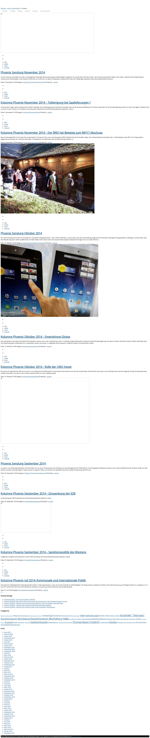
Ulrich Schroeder (127, 622)
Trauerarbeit (104, 622)
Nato (114, 619)
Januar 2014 (8, 731)
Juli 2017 (7, 668)
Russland (9, 622)
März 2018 (7, 655)
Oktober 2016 (8, 678)
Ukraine (113, 622)
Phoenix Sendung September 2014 (23, 463)
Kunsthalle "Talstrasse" (132, 615)
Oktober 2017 (8, 663)
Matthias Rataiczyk (98, 619)
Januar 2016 (8, 689)
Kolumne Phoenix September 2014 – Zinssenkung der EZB (38, 493)
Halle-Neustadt (92, 615)
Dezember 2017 (9, 661)
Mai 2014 (7, 724)
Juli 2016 (7, 682)
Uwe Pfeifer (142, 622)
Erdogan (46, 615)
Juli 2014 (7, 720)
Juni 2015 (7, 703)
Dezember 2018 (9, 647)
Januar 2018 (8, 659)
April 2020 (7, 632)
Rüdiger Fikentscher (19, 622)
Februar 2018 (8, 657)
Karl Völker (117, 616)
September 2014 (9, 716)
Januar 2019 (8, 645)
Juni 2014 (7, 722)
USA (136, 622)
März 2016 (7, 687)
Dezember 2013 (9, 733)
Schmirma (27, 622)
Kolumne (26, 112)
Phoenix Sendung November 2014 (23, 72)
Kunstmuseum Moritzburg (15, 618)
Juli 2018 (7, 653)
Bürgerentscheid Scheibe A (36, 615)
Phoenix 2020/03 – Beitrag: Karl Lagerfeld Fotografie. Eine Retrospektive (27, 605)
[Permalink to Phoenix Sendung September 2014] (45, 443)
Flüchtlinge (57, 616)
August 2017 (8, 666)
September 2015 (9, 697)
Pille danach (132, 619)
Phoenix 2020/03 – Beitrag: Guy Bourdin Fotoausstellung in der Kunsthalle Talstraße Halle (33, 603)
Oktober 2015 (8, 695)
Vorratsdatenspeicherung (10, 625)
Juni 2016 (7, 684)
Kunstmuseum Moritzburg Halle (50, 618)
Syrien (70, 622)
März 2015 (7, 708)
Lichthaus (78, 619)
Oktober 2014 (8, 714)
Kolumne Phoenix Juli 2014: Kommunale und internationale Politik (43, 580)
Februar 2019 (8, 644)
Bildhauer (16, 616)
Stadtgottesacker (39, 622)
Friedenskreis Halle (66, 616)
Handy (101, 616)
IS (104, 616)
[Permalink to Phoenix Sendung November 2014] (47, 52)
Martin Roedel (86, 619)
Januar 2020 (8, 636)
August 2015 (8, 699)
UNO (133, 622)
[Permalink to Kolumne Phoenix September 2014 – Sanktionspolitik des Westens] (26, 532)
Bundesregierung (24, 616)
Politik (138, 619)
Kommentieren (40, 82)
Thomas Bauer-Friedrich (86, 622)
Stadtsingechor (53, 622)
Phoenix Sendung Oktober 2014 (21, 233)
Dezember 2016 (9, 676)
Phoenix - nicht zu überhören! (10, 8)
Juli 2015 (7, 701)
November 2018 (9, 649)
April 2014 (7, 725)
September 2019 (9, 638)
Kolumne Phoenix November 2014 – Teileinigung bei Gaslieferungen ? (46, 102)
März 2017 (7, 672)
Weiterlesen (77, 736)
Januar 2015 (8, 710)
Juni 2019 (7, 642)
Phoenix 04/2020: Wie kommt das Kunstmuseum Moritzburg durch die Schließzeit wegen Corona (35, 601)
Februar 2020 (8, 634)
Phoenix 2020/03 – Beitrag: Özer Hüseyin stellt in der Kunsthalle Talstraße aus (29, 607)
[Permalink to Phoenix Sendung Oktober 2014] (47, 213)
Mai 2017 (7, 670)
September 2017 (9, 665)
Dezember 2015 (9, 691)
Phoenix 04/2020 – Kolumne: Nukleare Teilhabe (19, 599)
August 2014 (8, 718)
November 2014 (9, 712)
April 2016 (7, 685)
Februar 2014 (8, 729)
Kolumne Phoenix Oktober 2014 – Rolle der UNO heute (36, 367)
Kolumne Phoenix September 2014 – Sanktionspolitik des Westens (43, 552)
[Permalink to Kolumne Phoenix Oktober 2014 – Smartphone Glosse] (49, 316)
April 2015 (7, 706)
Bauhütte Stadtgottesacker (7, 615)
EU (51, 615)
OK (73, 736)
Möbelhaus (110, 619)
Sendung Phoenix (29, 82)
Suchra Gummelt (63, 622)
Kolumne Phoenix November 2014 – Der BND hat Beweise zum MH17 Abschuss (52, 132)
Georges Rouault (76, 615)
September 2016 (9, 680)
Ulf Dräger (120, 622)
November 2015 (9, 693)
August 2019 (8, 640)
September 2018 (9, 651)
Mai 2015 (7, 704)
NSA (118, 619)
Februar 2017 (8, 674)
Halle (82, 615)
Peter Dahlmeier (124, 619)
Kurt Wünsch (72, 619)
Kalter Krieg (109, 616)
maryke (55, 82)
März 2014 (7, 727)
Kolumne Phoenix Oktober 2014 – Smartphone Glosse (35, 336)
